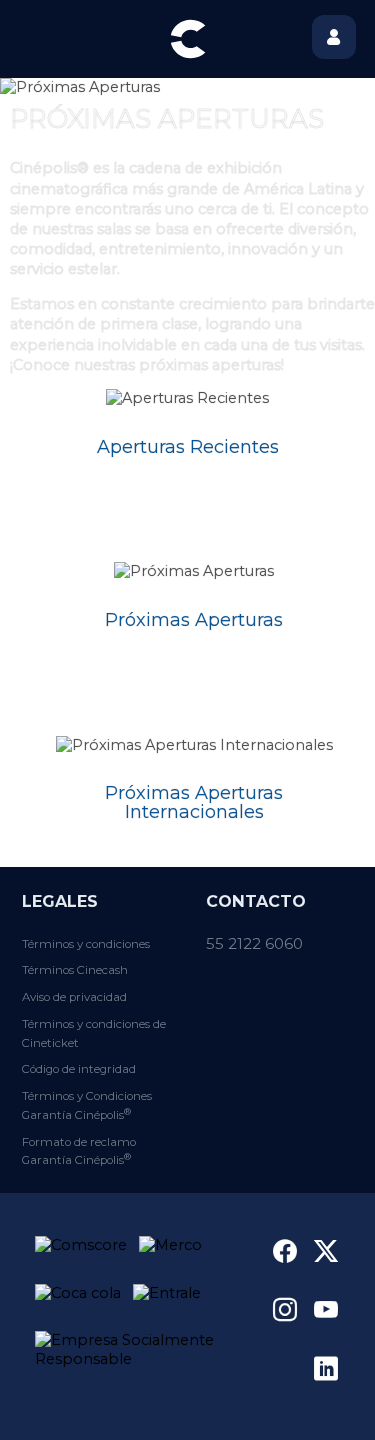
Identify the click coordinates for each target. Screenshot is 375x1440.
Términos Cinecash (75, 970)
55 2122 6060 (254, 943)
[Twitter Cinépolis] (326, 1251)
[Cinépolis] (188, 39)
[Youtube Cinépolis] (326, 1309)
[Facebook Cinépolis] (285, 1251)
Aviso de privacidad (74, 997)
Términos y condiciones (86, 944)
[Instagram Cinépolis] (285, 1309)
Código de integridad (79, 1069)
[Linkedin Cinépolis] (326, 1368)
